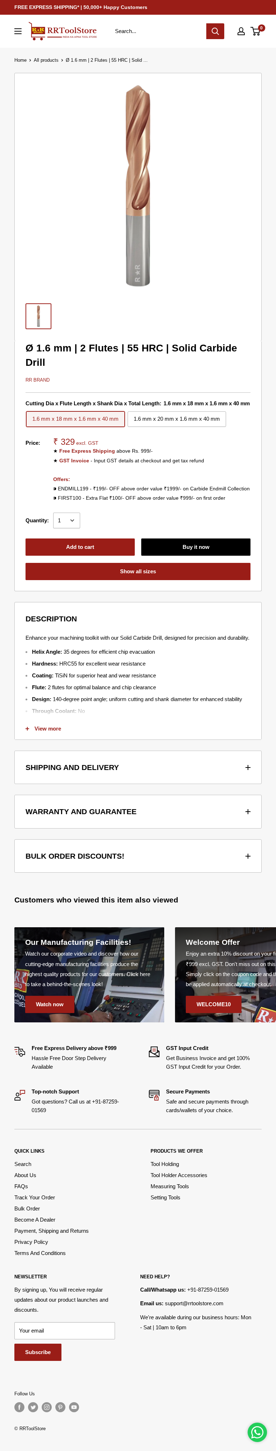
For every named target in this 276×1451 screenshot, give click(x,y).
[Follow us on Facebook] (19, 1407)
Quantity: (37, 520)
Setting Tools (165, 1197)
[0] (255, 31)
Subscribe (38, 1352)
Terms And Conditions (40, 1253)
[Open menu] (18, 31)
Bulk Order (27, 1208)
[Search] (215, 31)
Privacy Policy (31, 1242)
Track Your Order (34, 1197)
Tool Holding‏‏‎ (165, 1164)
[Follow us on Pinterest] (60, 1407)
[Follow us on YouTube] (74, 1407)
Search (22, 1164)
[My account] (241, 31)
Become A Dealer (34, 1220)
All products (46, 60)
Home (20, 60)
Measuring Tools (170, 1186)
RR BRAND (38, 380)
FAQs (21, 1186)
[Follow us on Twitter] (33, 1407)
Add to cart (80, 547)
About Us (25, 1175)
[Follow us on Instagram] (47, 1407)
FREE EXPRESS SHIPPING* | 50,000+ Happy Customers (80, 7)
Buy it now (196, 547)
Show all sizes (138, 571)
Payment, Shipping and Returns (51, 1231)
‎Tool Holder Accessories (179, 1175)
